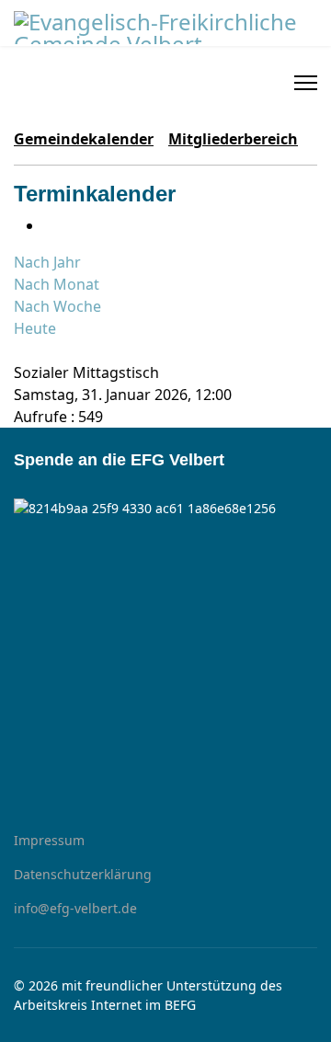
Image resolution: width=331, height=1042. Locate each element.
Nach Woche (57, 306)
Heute (35, 328)
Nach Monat (56, 284)
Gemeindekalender (84, 139)
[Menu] (305, 82)
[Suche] (19, 350)
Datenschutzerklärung (83, 874)
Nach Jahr (47, 262)
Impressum (49, 840)
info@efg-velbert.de (75, 908)
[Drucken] (48, 225)
